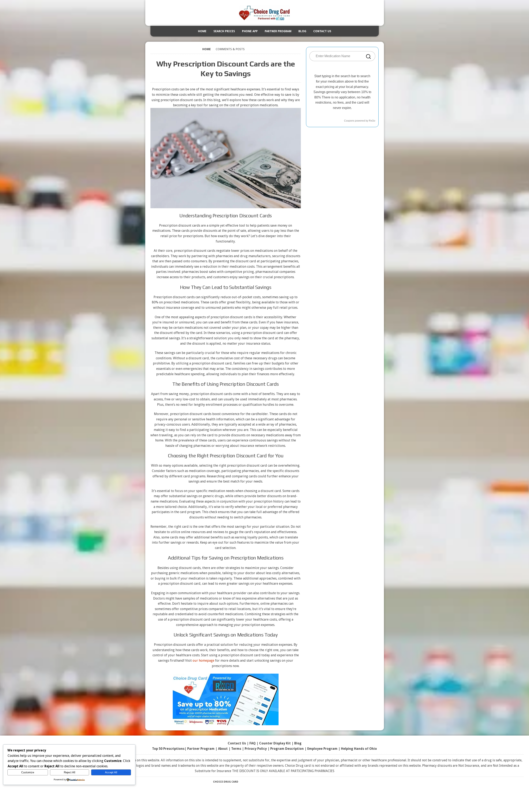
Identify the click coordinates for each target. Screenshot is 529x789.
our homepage (203, 660)
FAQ (252, 743)
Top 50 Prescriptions (168, 749)
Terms (236, 749)
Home (202, 31)
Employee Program (322, 749)
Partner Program (278, 31)
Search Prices (224, 31)
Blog (302, 31)
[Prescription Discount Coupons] (264, 13)
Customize (27, 772)
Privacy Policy (256, 749)
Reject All (69, 772)
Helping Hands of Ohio (359, 749)
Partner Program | (202, 749)
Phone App (250, 31)
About (223, 749)
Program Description (287, 749)
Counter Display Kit (275, 743)
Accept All (111, 772)
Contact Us (322, 31)
